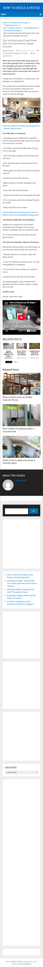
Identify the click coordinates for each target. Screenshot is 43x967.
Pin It (16, 362)
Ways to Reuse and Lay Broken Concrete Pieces (17, 398)
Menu (3, 14)
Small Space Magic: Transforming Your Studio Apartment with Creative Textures (22, 583)
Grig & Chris (9, 51)
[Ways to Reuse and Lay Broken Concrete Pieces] (21, 384)
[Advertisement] (21, 544)
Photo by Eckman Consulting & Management (21, 126)
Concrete (24, 53)
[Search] (33, 511)
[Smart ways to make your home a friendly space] (21, 447)
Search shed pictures (12, 128)
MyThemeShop (25, 964)
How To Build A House (21, 8)
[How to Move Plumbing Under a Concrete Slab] (21, 415)
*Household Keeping (11, 53)
